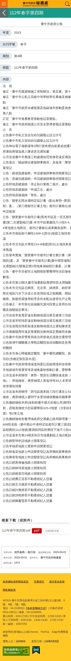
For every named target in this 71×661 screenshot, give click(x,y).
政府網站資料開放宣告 (16, 581)
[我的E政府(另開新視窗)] (36, 650)
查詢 (67, 4)
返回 (4, 13)
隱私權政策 (9, 589)
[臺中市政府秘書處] (35, 4)
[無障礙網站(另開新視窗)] (16, 651)
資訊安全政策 (57, 581)
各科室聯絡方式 (36, 608)
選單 (4, 4)
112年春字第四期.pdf (16, 530)
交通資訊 (39, 581)
